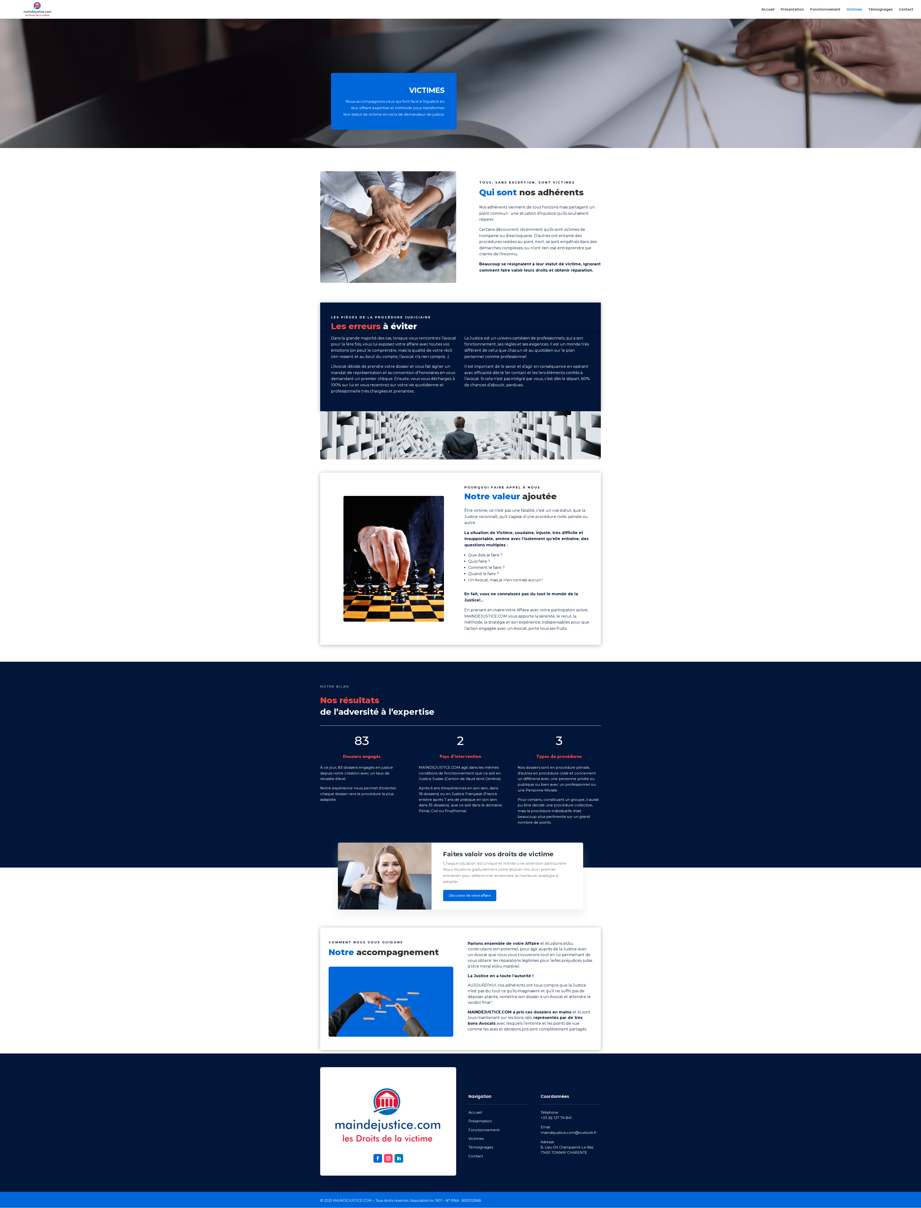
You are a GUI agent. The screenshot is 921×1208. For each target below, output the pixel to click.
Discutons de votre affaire (470, 895)
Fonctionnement (825, 10)
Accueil (768, 10)
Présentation (792, 10)
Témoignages (880, 10)
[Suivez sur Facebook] (377, 1158)
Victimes (854, 10)
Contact (906, 10)
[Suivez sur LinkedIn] (399, 1158)
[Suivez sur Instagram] (388, 1158)
